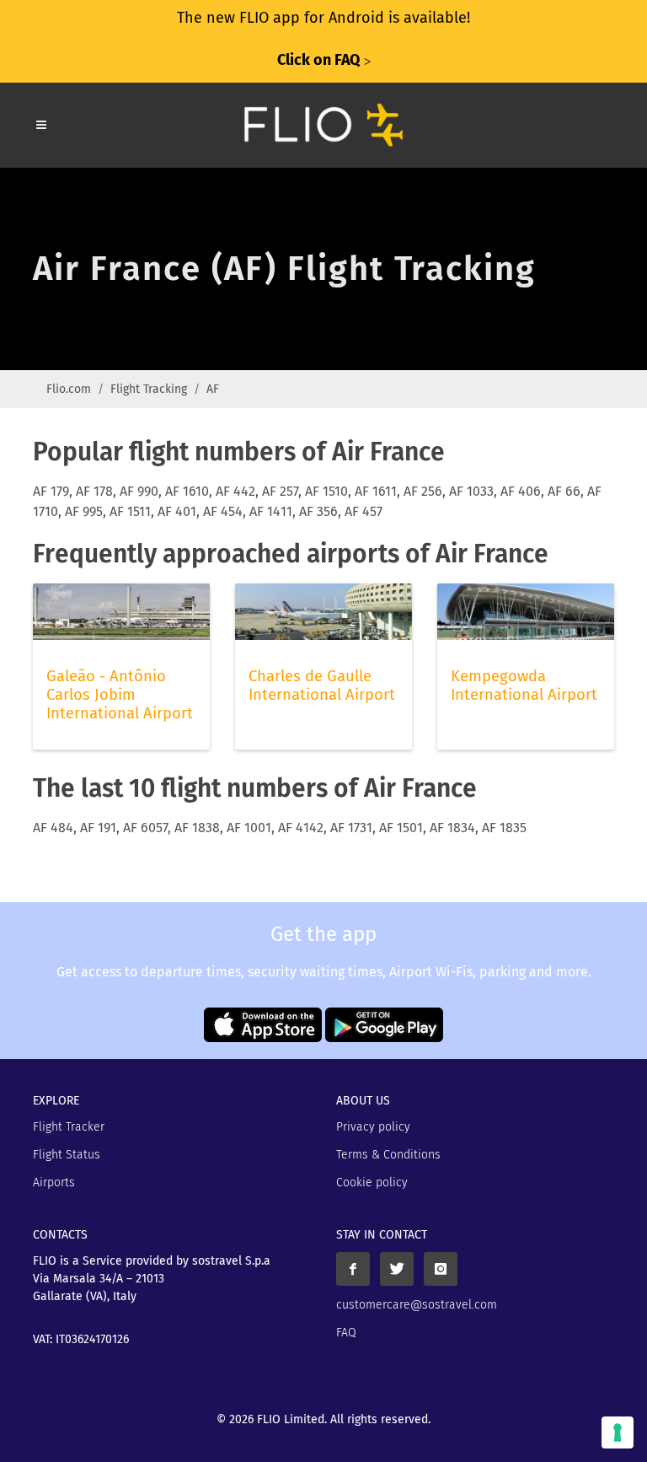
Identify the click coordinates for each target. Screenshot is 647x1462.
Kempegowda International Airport (524, 685)
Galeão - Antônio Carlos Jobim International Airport (119, 695)
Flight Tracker (68, 1127)
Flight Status (66, 1155)
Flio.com (68, 389)
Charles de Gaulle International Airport (322, 685)
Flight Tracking (148, 389)
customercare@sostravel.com (416, 1305)
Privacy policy (373, 1127)
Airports (54, 1182)
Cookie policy (372, 1182)
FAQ (346, 1332)
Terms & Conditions (388, 1155)
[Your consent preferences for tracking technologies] (618, 1432)
